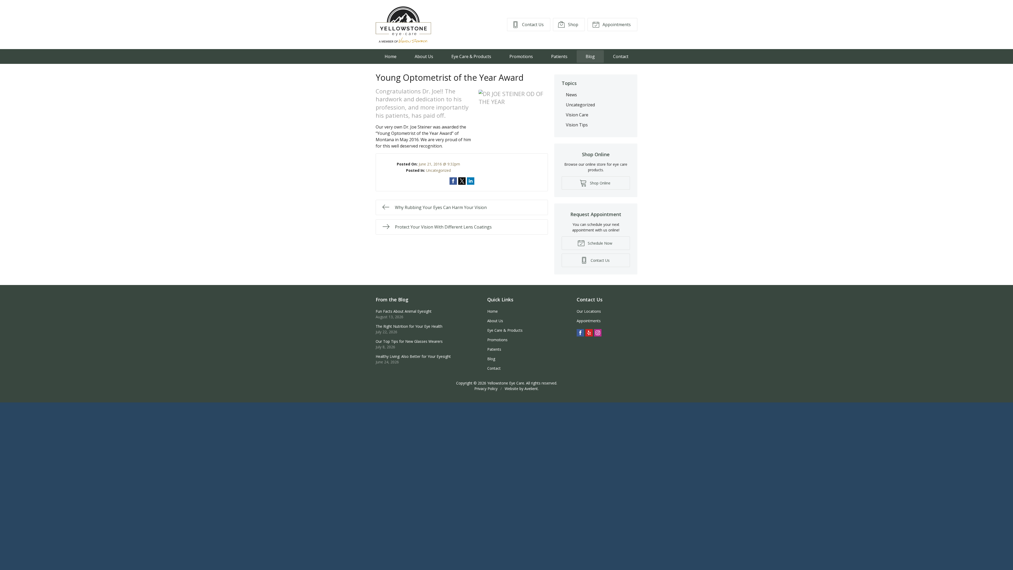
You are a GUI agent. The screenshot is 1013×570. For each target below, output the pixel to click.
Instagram (597, 332)
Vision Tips (577, 125)
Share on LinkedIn (470, 181)
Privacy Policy (486, 388)
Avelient (531, 388)
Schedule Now (599, 243)
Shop (572, 24)
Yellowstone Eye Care (505, 383)
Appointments (616, 24)
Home (390, 56)
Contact (620, 56)
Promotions (521, 56)
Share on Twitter (462, 181)
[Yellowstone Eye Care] (403, 24)
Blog (590, 56)
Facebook (580, 332)
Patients (559, 56)
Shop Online (599, 183)
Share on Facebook (453, 181)
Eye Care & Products (471, 56)
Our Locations (589, 311)
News (571, 95)
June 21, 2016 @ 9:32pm (439, 164)
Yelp (589, 332)
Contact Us (532, 24)
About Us (424, 56)
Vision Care (577, 115)
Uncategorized (438, 170)
